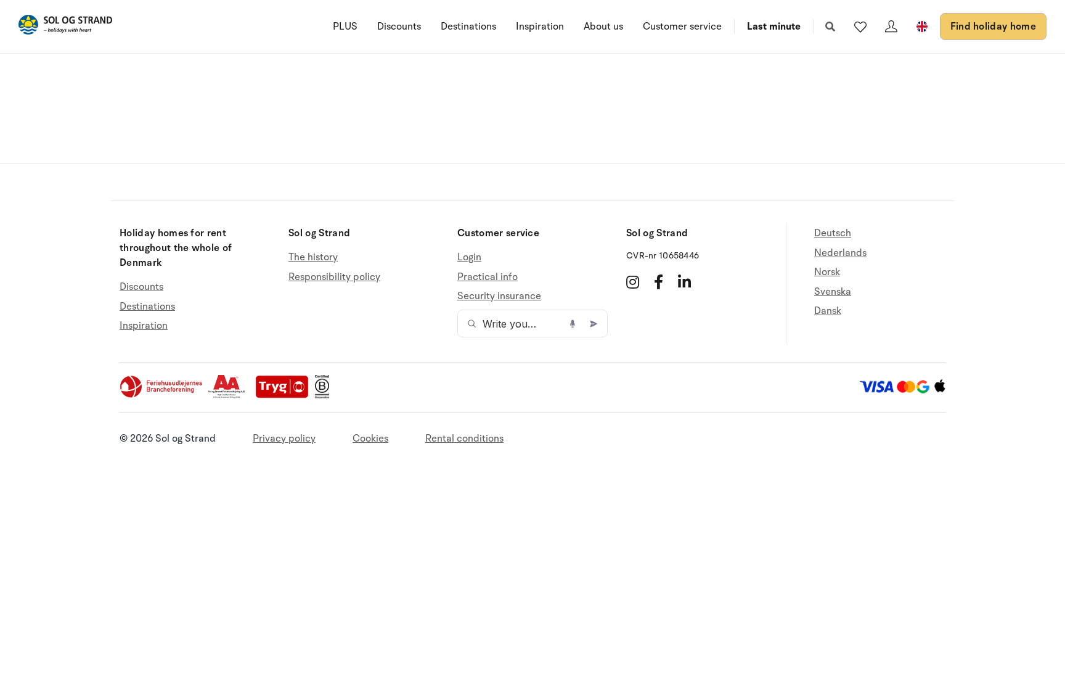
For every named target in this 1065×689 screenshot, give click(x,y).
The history (313, 257)
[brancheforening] (162, 395)
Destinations (468, 26)
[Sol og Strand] (65, 27)
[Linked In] (684, 281)
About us (603, 26)
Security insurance (499, 296)
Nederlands (840, 253)
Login (469, 257)
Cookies (370, 438)
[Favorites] (860, 26)
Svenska (832, 292)
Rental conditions (464, 438)
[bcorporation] (325, 395)
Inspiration (540, 26)
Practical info (487, 277)
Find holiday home (993, 26)
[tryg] (285, 395)
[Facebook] (658, 281)
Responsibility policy (334, 277)
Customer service (682, 26)
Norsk (827, 272)
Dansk (827, 311)
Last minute (774, 26)
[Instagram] (632, 281)
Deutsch (832, 233)
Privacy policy (284, 438)
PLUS (345, 26)
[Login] (891, 26)
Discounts (399, 26)
